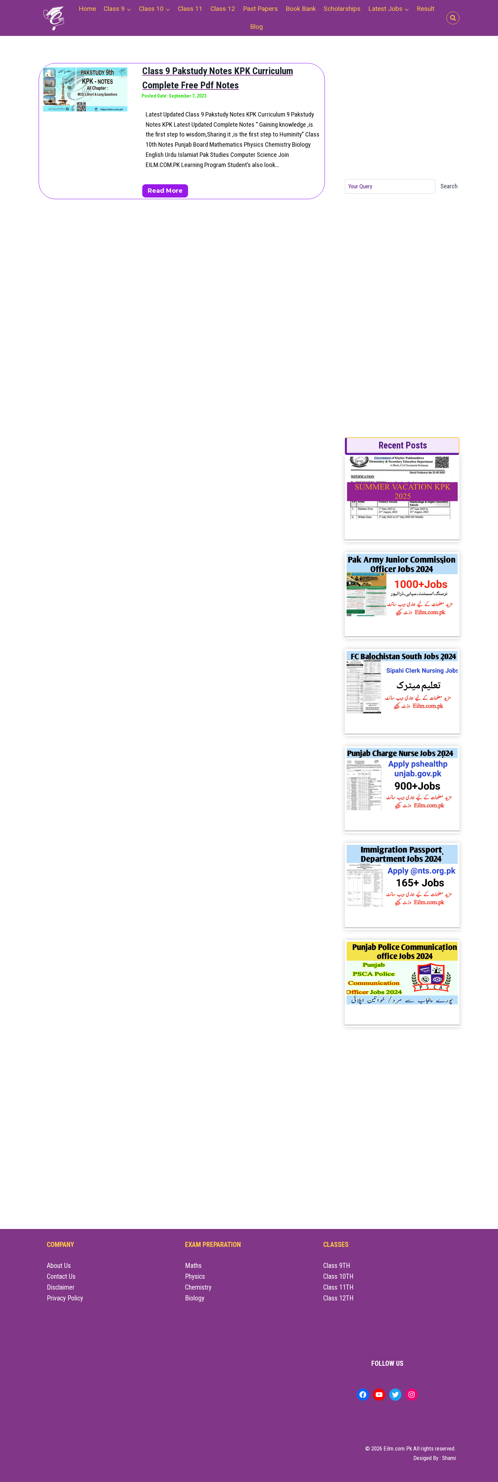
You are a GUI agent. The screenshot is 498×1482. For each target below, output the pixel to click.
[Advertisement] (401, 117)
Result (425, 9)
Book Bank (301, 9)
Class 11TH (338, 1287)
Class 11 (190, 9)
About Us (59, 1265)
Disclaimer (61, 1287)
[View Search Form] (453, 18)
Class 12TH (338, 1298)
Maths (193, 1265)
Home (87, 9)
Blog (256, 26)
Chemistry (198, 1287)
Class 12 (222, 9)
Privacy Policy (65, 1298)
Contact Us (61, 1276)
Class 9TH (336, 1265)
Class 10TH (338, 1276)
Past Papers (260, 9)
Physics (195, 1276)
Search (449, 186)
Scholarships (342, 9)
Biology (194, 1298)
